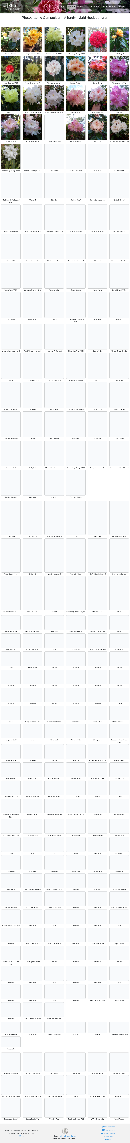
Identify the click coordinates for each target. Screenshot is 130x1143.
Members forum (109, 1130)
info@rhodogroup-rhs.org (67, 1136)
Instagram (108, 1136)
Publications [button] (121, 6)
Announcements (109, 1127)
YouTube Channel (109, 1133)
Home (63, 6)
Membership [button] (93, 6)
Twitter (109, 1139)
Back (3, 23)
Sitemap (21, 1136)
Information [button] (81, 6)
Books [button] (111, 6)
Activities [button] (70, 6)
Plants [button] (103, 6)
